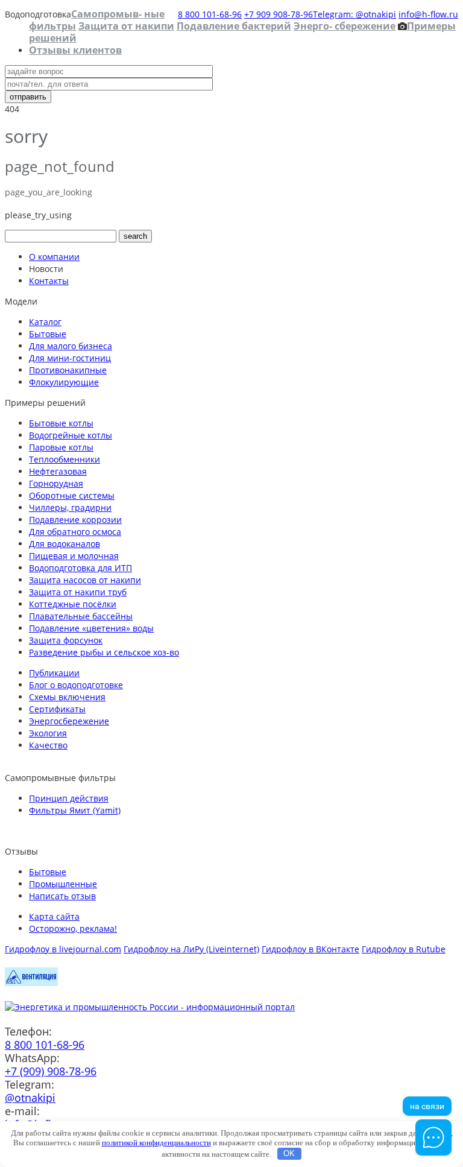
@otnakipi (30, 1097)
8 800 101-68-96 (210, 14)
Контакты (49, 280)
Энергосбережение (69, 721)
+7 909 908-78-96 (278, 14)
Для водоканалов (64, 543)
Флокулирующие (64, 382)
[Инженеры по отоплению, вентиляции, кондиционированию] (31, 982)
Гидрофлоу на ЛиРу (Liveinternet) (191, 949)
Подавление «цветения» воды (91, 628)
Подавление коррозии (75, 519)
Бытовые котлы (61, 423)
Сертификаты (57, 709)
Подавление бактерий (234, 26)
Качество (48, 745)
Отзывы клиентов (75, 50)
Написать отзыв (62, 896)
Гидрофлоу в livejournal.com (63, 949)
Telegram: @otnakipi (354, 14)
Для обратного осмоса (75, 531)
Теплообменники (64, 459)
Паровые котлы (61, 447)
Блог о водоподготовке (76, 685)
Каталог (45, 321)
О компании (54, 256)
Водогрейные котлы (70, 435)
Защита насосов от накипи (85, 580)
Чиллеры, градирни (70, 507)
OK (289, 1153)
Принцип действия (69, 798)
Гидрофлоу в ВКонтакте (310, 949)
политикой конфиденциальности (156, 1142)
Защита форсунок (65, 640)
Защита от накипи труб (78, 592)
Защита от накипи (126, 26)
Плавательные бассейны (81, 616)
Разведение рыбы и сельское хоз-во (104, 652)
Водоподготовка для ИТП (80, 568)
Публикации (54, 672)
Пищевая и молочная (74, 555)
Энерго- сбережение (344, 26)
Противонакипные (68, 370)
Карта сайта (54, 916)
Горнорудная (56, 483)
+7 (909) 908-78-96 (50, 1071)
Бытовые (47, 334)
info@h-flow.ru (428, 14)
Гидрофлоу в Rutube (404, 949)
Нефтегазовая (58, 471)
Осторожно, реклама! (73, 928)
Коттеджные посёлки (72, 604)
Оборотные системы (72, 495)
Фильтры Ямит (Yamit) (75, 810)
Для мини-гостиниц (70, 358)
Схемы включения (67, 697)
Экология (48, 733)
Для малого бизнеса (70, 346)
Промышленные (63, 884)
